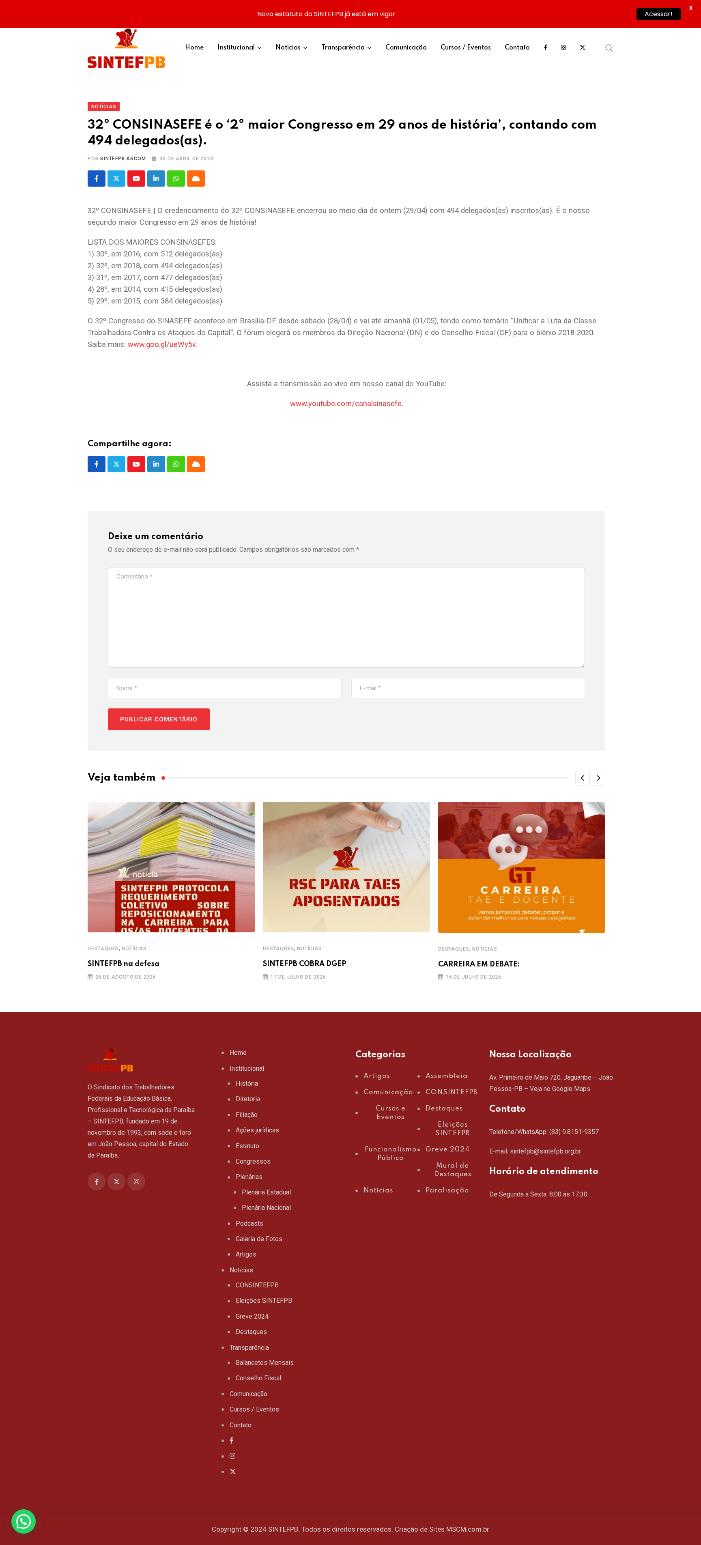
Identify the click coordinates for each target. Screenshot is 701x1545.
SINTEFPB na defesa (123, 964)
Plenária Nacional (266, 1207)
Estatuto (247, 1146)
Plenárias (249, 1177)
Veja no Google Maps (560, 1089)
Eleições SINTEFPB (264, 1300)
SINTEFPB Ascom (123, 158)
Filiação (247, 1115)
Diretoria (248, 1099)
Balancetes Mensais (265, 1362)
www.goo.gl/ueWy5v (162, 344)
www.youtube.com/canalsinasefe (346, 403)
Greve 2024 (252, 1316)
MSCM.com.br (467, 1529)
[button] (582, 778)
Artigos (246, 1254)
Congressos (253, 1161)
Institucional (236, 48)
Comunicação (406, 48)
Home (194, 48)
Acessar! (659, 14)
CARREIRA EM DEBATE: (479, 964)
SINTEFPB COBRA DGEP (304, 964)
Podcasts (249, 1223)
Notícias (288, 48)
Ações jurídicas (257, 1130)
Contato (517, 48)
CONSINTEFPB (257, 1285)
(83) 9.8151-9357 (574, 1132)
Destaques (103, 948)
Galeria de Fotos (259, 1239)
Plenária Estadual (266, 1192)
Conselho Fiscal (258, 1378)
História (247, 1083)
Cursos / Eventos (466, 48)
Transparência (343, 48)
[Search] (609, 48)
